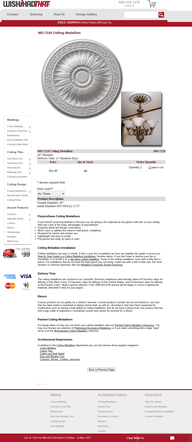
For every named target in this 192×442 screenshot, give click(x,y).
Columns (11, 214)
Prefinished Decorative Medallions (92, 328)
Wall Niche (103, 426)
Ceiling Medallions (16, 191)
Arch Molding (57, 426)
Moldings (13, 119)
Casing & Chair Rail (17, 131)
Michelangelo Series (17, 195)
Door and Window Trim (52, 356)
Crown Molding (15, 126)
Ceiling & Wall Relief (17, 144)
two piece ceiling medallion (84, 259)
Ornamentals (13, 232)
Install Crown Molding (156, 406)
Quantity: (134, 167)
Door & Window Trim (17, 140)
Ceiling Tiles (15, 152)
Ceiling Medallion (66, 345)
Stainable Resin (15, 218)
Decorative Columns (108, 416)
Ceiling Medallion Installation (159, 411)
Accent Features (17, 207)
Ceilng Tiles (46, 351)
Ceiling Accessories (17, 176)
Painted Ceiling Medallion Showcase (134, 325)
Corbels (11, 223)
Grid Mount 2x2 (15, 158)
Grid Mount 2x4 (15, 163)
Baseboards (13, 135)
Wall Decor (12, 241)
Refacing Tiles (14, 172)
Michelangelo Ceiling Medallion (70, 330)
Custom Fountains (154, 416)
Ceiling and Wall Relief (52, 353)
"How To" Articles (153, 402)
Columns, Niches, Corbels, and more (60, 359)
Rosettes (11, 236)
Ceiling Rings (14, 200)
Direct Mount (13, 167)
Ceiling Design (16, 184)
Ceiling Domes (105, 411)
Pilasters (102, 421)
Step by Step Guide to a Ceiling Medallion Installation (67, 256)
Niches (10, 227)
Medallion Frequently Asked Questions (102, 264)
